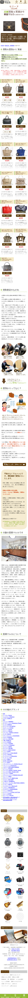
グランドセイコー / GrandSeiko (11, 735)
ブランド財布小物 (19, 860)
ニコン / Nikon (6, 759)
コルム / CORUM (7, 737)
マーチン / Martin (7, 784)
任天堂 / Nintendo (7, 761)
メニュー (24, 997)
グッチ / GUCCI (7, 734)
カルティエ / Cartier (8, 728)
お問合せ (25, 3)
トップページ (5, 975)
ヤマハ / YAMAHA (8, 790)
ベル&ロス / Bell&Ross (9, 781)
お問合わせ (15, 997)
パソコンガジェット (6, 885)
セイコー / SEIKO (7, 746)
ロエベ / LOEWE (7, 794)
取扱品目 (5, 997)
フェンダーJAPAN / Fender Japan (12, 770)
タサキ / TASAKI (7, 754)
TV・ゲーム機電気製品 (20, 872)
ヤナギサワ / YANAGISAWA (10, 789)
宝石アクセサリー (19, 835)
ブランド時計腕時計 (19, 848)
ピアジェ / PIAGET (8, 768)
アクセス (20, 3)
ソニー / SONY (7, 751)
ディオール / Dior (7, 757)
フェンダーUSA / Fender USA (11, 772)
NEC (4, 720)
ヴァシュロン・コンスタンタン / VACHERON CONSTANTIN (11, 797)
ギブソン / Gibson (7, 731)
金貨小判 (18, 823)
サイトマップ (5, 971)
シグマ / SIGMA (7, 742)
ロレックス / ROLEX (8, 795)
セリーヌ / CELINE (8, 748)
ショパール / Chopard (8, 745)
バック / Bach (6, 762)
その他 (20, 921)
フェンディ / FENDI (8, 773)
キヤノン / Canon (7, 729)
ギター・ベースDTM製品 (7, 909)
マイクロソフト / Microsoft (10, 786)
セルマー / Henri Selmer (9, 750)
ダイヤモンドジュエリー (7, 835)
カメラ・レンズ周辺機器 (20, 885)
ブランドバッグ (6, 860)
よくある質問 (19, 979)
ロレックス (7, 847)
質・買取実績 (11, 979)
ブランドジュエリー (6, 872)
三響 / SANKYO (7, 740)
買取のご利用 (15, 977)
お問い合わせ (13, 986)
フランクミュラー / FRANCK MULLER (13, 775)
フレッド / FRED (7, 776)
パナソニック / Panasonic (9, 765)
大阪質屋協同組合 (12, 958)
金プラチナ (6, 823)
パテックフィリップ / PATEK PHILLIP (12, 764)
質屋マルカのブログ (16, 981)
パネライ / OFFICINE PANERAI (11, 767)
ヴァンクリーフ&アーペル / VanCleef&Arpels (10, 800)
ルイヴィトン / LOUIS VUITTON (11, 792)
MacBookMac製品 (19, 897)
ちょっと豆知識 (5, 981)
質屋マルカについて (7, 927)
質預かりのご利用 (6, 977)
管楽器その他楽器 (19, 909)
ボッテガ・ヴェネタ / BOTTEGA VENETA (13, 783)
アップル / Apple (7, 715)
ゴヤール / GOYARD (8, 739)
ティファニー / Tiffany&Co (10, 756)
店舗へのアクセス (6, 983)
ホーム (16, 3)
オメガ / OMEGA (7, 724)
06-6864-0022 (15, 950)
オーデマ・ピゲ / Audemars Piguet (12, 723)
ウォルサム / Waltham (8, 717)
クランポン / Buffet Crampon (10, 732)
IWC (4, 713)
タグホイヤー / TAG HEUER (10, 753)
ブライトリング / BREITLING (10, 778)
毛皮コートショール (6, 922)
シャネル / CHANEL (8, 743)
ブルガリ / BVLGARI (8, 779)
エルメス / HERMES (8, 721)
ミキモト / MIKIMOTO (9, 787)
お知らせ (14, 983)
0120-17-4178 (16, 949)
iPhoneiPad (6, 897)
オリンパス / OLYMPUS (9, 726)
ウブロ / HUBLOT (7, 718)
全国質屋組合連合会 (12, 959)
